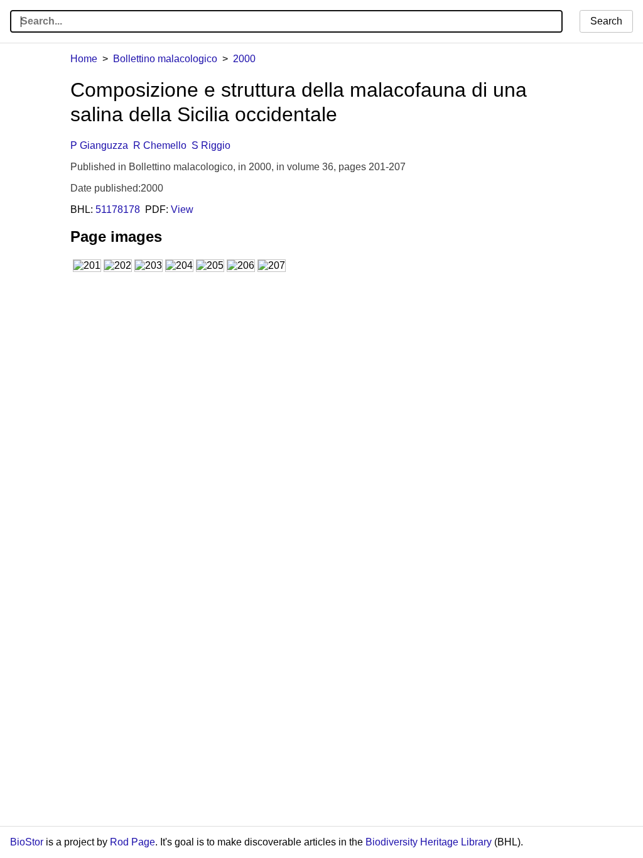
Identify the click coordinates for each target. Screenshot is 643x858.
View (182, 209)
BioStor (26, 842)
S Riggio (211, 145)
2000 (244, 58)
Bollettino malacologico (165, 58)
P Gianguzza (99, 145)
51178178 (117, 209)
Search (606, 21)
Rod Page (132, 842)
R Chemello (159, 145)
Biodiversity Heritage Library (428, 842)
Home (83, 58)
